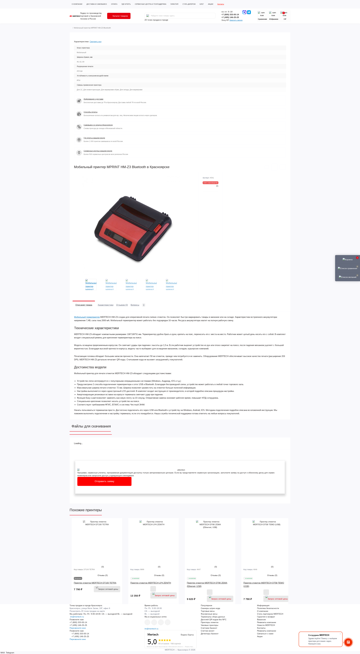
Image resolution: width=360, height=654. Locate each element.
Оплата (114, 4)
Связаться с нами (265, 633)
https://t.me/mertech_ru (167, 622)
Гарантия (174, 4)
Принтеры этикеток (209, 622)
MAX (2, 652)
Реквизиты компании (266, 622)
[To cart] (153, 589)
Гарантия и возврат (266, 617)
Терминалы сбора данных (213, 617)
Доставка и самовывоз (96, 4)
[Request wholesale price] (107, 589)
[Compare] (117, 534)
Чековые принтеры (209, 625)
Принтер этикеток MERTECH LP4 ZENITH (150, 583)
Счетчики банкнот (209, 628)
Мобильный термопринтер (87, 317)
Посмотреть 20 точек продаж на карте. (87, 611)
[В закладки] (274, 167)
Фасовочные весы (209, 614)
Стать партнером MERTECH (270, 614)
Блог (202, 4)
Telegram (9, 652)
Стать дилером (189, 4)
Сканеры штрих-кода (210, 608)
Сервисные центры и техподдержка (150, 4)
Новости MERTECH (266, 625)
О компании (77, 4)
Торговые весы (208, 611)
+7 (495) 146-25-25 (230, 17)
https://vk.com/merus (147, 622)
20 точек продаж (152, 20)
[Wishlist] (117, 528)
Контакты (220, 4)
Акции (210, 4)
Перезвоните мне (78, 628)
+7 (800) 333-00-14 (230, 14)
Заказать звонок (236, 20)
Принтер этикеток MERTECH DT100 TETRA (95, 583)
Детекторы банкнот (209, 633)
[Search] (148, 15)
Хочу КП (225, 20)
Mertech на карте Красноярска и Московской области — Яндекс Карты (170, 646)
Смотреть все (95, 42)
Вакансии (261, 619)
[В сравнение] (283, 167)
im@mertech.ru (77, 617)
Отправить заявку (104, 481)
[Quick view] (117, 523)
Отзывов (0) (122, 305)
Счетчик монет (207, 631)
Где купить (126, 4)
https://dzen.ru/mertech (161, 622)
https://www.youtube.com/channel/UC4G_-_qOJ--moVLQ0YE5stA (154, 622)
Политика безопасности (268, 608)
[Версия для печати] (267, 167)
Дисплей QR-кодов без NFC (213, 619)
